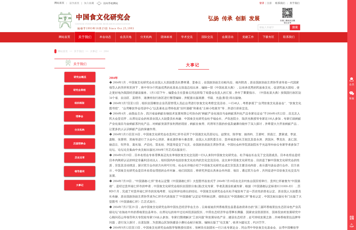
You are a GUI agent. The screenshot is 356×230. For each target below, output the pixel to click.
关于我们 (295, 3)
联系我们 (280, 3)
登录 (261, 3)
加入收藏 (89, 3)
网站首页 (59, 2)
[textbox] (274, 27)
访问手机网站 (110, 3)
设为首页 (74, 3)
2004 (106, 51)
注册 (269, 3)
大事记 (93, 51)
